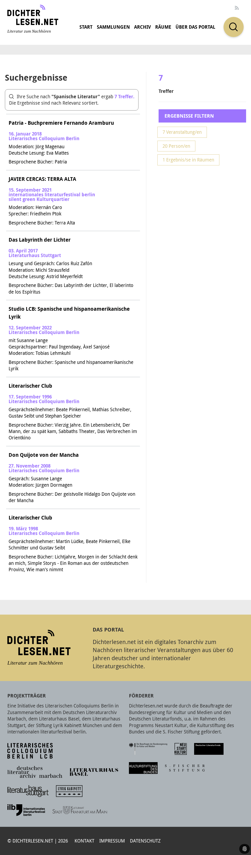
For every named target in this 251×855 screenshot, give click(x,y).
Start (85, 27)
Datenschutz (145, 841)
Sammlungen (113, 27)
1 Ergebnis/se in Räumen (188, 160)
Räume (163, 27)
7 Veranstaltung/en (182, 132)
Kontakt (84, 841)
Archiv (142, 27)
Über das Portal (195, 27)
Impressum (112, 841)
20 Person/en (176, 146)
